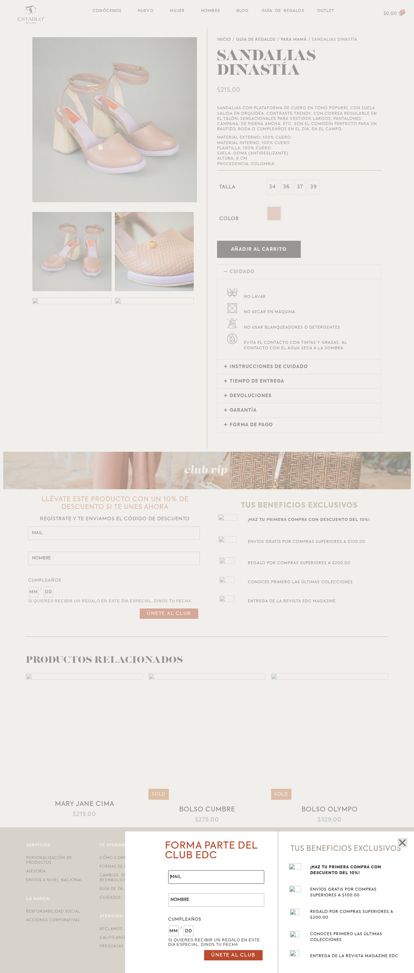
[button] (403, 843)
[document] (207, 486)
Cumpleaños (184, 919)
